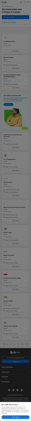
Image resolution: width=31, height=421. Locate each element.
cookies (7, 407)
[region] (15, 411)
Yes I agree (15, 417)
